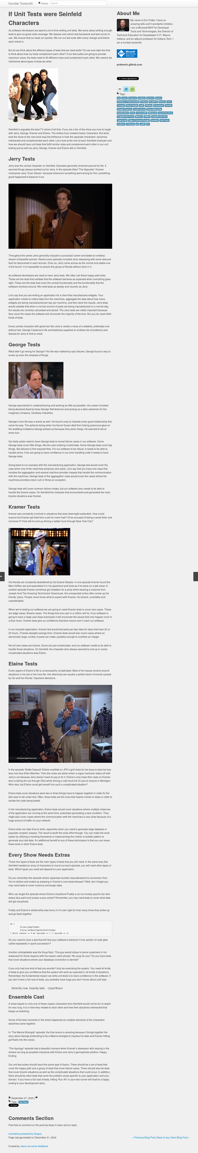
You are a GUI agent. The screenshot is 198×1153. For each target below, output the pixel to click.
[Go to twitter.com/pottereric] (126, 89)
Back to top (163, 1137)
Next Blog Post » (180, 1137)
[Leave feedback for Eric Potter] (132, 89)
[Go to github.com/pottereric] (120, 89)
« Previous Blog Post (143, 1137)
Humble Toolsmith (21, 3)
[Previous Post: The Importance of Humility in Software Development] (2, 576)
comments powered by (25, 1133)
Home (44, 3)
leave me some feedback (34, 1146)
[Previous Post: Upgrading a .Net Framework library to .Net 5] (195, 576)
